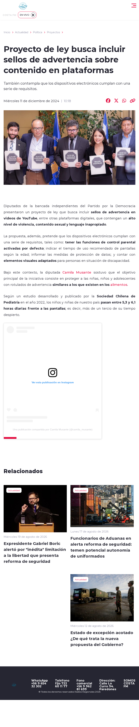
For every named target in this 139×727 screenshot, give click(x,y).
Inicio (7, 32)
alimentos (118, 284)
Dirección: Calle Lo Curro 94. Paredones (107, 685)
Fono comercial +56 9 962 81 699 (84, 685)
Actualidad (21, 32)
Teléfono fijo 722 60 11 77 (62, 683)
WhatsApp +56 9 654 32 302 (39, 683)
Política (37, 32)
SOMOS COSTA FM (129, 683)
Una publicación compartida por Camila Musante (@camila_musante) (52, 429)
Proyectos (53, 32)
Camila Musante (76, 272)
